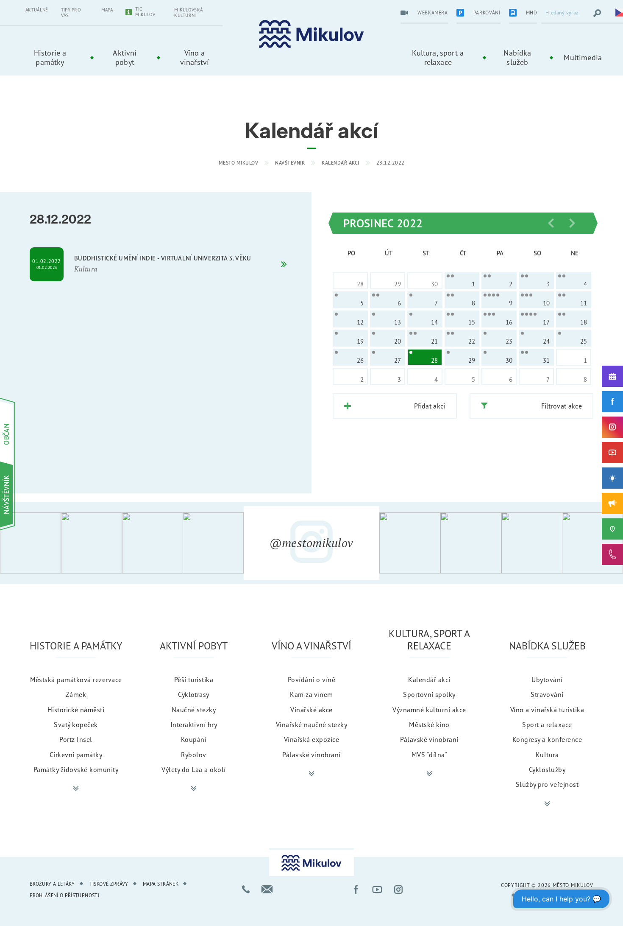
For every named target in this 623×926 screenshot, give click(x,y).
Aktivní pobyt (124, 57)
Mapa (107, 10)
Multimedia (583, 57)
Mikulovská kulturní (188, 12)
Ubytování (546, 679)
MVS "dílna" (429, 754)
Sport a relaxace (547, 724)
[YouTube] (612, 452)
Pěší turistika (194, 679)
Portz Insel (75, 739)
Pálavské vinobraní (311, 754)
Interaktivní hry (193, 724)
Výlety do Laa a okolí (193, 769)
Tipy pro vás (71, 12)
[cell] (462, 280)
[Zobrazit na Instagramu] (30, 543)
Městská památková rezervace (76, 679)
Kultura (547, 754)
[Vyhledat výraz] (597, 13)
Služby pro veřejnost (547, 784)
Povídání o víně (311, 679)
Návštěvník (290, 162)
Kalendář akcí (340, 162)
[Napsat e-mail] (267, 889)
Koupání (193, 739)
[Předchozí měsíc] (551, 223)
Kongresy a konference (547, 739)
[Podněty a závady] (612, 529)
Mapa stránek (160, 884)
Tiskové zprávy (108, 884)
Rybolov (193, 754)
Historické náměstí (76, 709)
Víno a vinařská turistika (547, 709)
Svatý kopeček (75, 724)
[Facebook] (612, 401)
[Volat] (245, 889)
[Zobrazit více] (75, 788)
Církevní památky (76, 754)
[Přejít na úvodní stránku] (311, 34)
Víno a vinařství (194, 57)
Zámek (76, 694)
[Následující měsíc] (572, 223)
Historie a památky (50, 57)
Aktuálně (36, 10)
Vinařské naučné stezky (312, 724)
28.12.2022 (390, 162)
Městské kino (429, 724)
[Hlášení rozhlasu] (612, 503)
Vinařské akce (311, 709)
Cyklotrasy (193, 694)
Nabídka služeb (517, 57)
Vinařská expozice (311, 739)
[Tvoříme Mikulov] (612, 478)
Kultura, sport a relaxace (438, 57)
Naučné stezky (194, 709)
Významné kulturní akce (429, 709)
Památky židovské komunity (75, 769)
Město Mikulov (239, 162)
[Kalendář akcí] (612, 376)
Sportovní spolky (429, 694)
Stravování (547, 694)
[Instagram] (612, 427)
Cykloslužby (547, 769)
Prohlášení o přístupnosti (64, 895)
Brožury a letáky (52, 884)
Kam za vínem (311, 694)
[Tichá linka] (612, 554)
